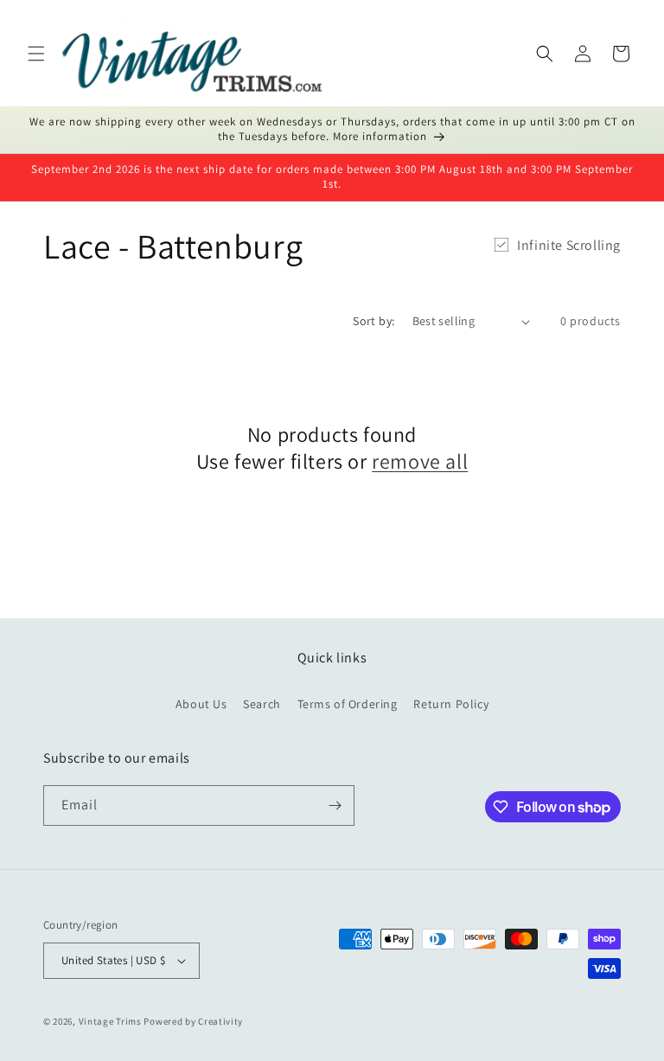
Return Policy (450, 704)
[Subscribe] (335, 805)
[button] (36, 54)
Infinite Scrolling (569, 245)
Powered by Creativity (193, 1021)
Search (262, 704)
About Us (201, 704)
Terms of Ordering (347, 704)
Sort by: (373, 321)
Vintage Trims (110, 1021)
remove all (420, 461)
